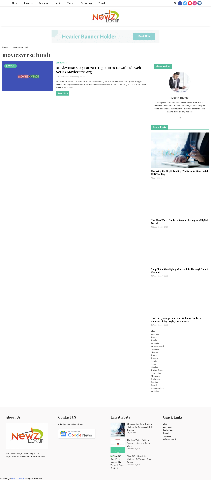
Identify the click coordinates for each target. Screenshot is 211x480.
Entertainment (61, 63)
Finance (71, 3)
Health (58, 3)
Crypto (154, 340)
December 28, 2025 (160, 227)
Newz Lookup (17, 478)
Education (43, 3)
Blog (153, 331)
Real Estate (156, 373)
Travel (101, 3)
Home (15, 3)
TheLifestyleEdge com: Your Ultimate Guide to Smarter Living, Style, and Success (176, 320)
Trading (154, 382)
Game (154, 355)
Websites (155, 391)
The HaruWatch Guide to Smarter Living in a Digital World (179, 222)
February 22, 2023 (79, 77)
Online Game (157, 370)
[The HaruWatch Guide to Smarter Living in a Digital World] (118, 446)
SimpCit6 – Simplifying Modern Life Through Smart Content (179, 271)
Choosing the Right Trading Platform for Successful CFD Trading (179, 173)
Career (154, 337)
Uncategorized (157, 388)
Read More (63, 93)
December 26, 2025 (160, 325)
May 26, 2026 (157, 178)
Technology (86, 3)
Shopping (155, 376)
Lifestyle (154, 367)
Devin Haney (63, 77)
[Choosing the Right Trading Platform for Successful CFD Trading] (118, 430)
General (154, 358)
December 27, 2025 (160, 276)
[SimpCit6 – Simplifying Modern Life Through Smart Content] (118, 462)
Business (28, 3)
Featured (155, 349)
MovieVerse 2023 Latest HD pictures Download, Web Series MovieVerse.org (98, 70)
